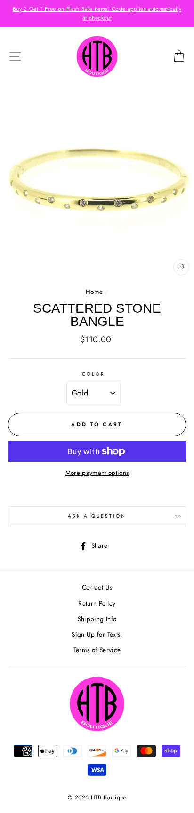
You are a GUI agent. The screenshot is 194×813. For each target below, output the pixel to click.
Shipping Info (97, 619)
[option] (97, 14)
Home (94, 291)
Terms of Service (97, 650)
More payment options (97, 472)
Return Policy (96, 603)
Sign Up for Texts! (97, 634)
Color (93, 374)
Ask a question (97, 516)
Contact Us (97, 587)
